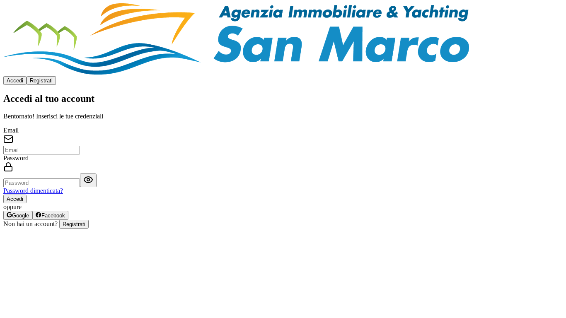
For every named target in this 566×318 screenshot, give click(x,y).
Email (11, 130)
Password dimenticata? (33, 190)
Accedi (15, 80)
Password (16, 157)
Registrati (41, 80)
